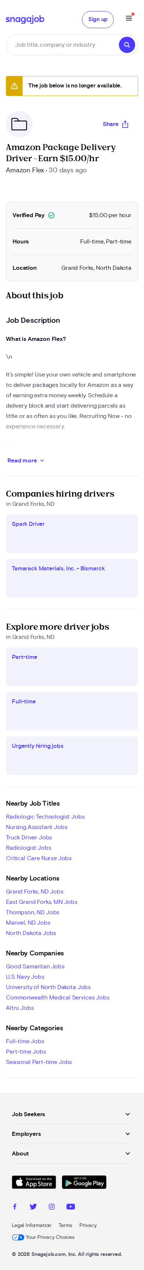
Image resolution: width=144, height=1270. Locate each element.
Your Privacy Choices (50, 1237)
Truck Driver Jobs (29, 837)
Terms (65, 1225)
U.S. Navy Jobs (25, 977)
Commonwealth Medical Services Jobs (58, 998)
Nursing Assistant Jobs (36, 827)
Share (111, 124)
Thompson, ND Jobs (32, 912)
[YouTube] (70, 1208)
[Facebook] (15, 1208)
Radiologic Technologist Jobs (45, 817)
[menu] (129, 19)
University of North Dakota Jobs (48, 987)
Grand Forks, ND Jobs (35, 892)
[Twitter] (33, 1208)
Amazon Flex (25, 170)
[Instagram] (52, 1208)
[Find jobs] (127, 45)
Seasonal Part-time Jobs (39, 1062)
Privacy (87, 1225)
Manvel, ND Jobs (28, 923)
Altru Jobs (20, 1008)
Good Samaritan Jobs (35, 966)
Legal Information (31, 1225)
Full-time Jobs (25, 1041)
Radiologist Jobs (28, 848)
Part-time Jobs (26, 1052)
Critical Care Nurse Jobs (39, 858)
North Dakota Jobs (31, 933)
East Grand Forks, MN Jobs (42, 902)
